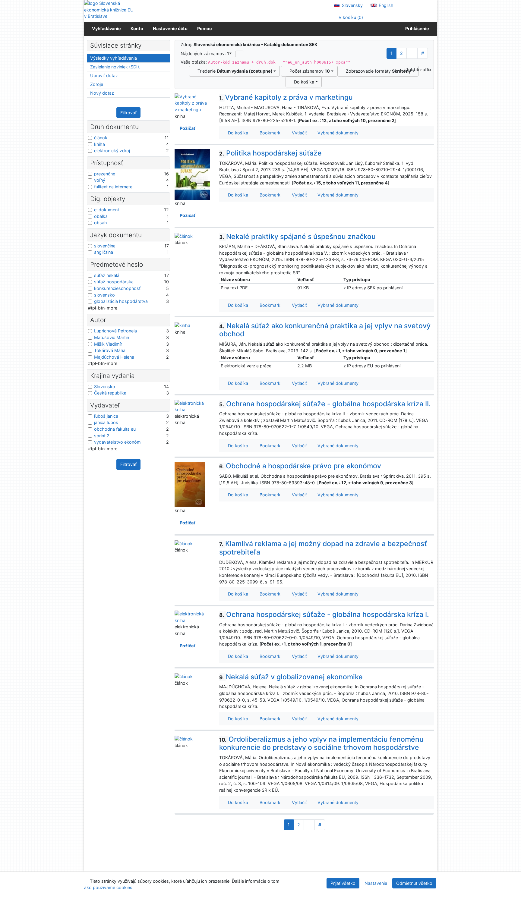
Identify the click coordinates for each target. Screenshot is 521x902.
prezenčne (104, 173)
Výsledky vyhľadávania (113, 58)
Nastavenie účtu (170, 28)
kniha (99, 144)
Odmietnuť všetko (414, 883)
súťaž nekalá (106, 275)
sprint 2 (101, 435)
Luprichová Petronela (115, 330)
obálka (101, 216)
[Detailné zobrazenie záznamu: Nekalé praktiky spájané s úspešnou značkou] (184, 235)
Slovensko (104, 386)
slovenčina (104, 245)
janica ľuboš (106, 422)
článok (100, 137)
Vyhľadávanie (106, 28)
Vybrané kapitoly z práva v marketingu (286, 97)
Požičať (186, 128)
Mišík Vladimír (108, 344)
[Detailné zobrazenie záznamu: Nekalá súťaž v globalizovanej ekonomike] (184, 676)
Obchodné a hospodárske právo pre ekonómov (300, 466)
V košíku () (350, 17)
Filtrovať (128, 112)
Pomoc (204, 28)
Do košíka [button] (237, 132)
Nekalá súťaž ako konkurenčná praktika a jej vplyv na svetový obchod (325, 330)
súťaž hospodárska (114, 281)
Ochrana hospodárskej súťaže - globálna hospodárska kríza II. (325, 404)
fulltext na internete (113, 186)
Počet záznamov (308, 71)
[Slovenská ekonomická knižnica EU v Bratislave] (110, 10)
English (385, 5)
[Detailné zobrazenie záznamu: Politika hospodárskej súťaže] (192, 174)
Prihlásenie (416, 28)
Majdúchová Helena (114, 357)
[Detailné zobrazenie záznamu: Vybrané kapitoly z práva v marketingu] (192, 102)
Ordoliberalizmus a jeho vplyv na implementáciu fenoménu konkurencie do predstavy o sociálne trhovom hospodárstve (321, 743)
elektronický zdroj (112, 150)
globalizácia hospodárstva (121, 301)
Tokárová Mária (109, 350)
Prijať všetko (342, 883)
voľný (99, 180)
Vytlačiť (298, 132)
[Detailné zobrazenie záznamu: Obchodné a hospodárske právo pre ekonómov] (190, 484)
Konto (137, 28)
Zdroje (96, 84)
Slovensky (352, 5)
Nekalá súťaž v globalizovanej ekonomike (291, 677)
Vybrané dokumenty (337, 132)
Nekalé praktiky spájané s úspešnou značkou (297, 236)
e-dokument (106, 209)
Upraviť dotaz (104, 75)
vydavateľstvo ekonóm (117, 442)
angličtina (103, 252)
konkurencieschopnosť (117, 288)
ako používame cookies (108, 887)
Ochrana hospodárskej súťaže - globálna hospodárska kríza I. (324, 614)
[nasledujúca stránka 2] (412, 53)
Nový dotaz (102, 93)
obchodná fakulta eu (115, 429)
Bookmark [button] (268, 132)
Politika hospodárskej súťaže (270, 153)
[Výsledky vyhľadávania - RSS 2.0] (239, 54)
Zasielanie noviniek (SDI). (115, 66)
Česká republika (110, 392)
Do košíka (303, 81)
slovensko (104, 294)
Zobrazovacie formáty (377, 71)
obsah (100, 222)
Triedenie (234, 71)
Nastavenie (376, 883)
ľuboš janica (106, 416)
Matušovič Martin (111, 337)
